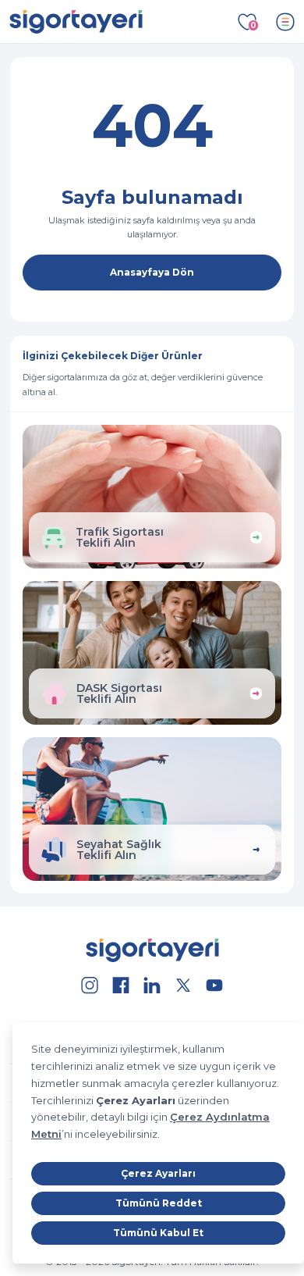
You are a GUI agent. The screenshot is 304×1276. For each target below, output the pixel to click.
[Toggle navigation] (285, 21)
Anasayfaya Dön (152, 272)
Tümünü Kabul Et (158, 1233)
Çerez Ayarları (158, 1173)
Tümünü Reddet (158, 1203)
